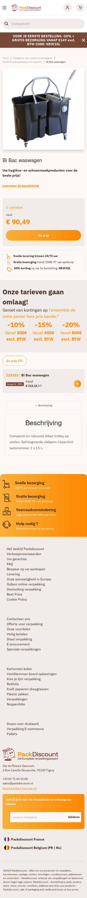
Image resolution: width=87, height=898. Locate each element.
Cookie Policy (17, 599)
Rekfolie (13, 684)
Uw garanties (17, 559)
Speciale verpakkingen (24, 649)
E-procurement (18, 644)
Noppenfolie (16, 704)
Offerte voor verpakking (24, 624)
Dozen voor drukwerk (23, 724)
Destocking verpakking (24, 589)
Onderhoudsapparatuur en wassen (22, 61)
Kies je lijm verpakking (24, 679)
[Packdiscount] (26, 7)
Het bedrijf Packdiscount (25, 549)
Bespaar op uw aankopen (26, 569)
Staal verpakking (19, 639)
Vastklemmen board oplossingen (32, 674)
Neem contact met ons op (20, 788)
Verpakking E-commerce (25, 729)
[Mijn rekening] (67, 7)
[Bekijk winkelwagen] (80, 7)
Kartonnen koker (19, 669)
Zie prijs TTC (14, 361)
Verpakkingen (17, 699)
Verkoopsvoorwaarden (24, 554)
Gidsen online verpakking (26, 584)
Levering (13, 574)
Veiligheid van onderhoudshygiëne (33, 58)
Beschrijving (45, 405)
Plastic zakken (18, 694)
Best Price (14, 594)
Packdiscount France (27, 839)
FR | (52, 848)
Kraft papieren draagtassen (28, 689)
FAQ (10, 564)
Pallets (12, 734)
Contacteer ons (18, 619)
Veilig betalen (17, 634)
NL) (58, 848)
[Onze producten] (4, 7)
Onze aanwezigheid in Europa (29, 579)
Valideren (74, 817)
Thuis (6, 58)
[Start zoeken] (7, 24)
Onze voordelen (18, 629)
